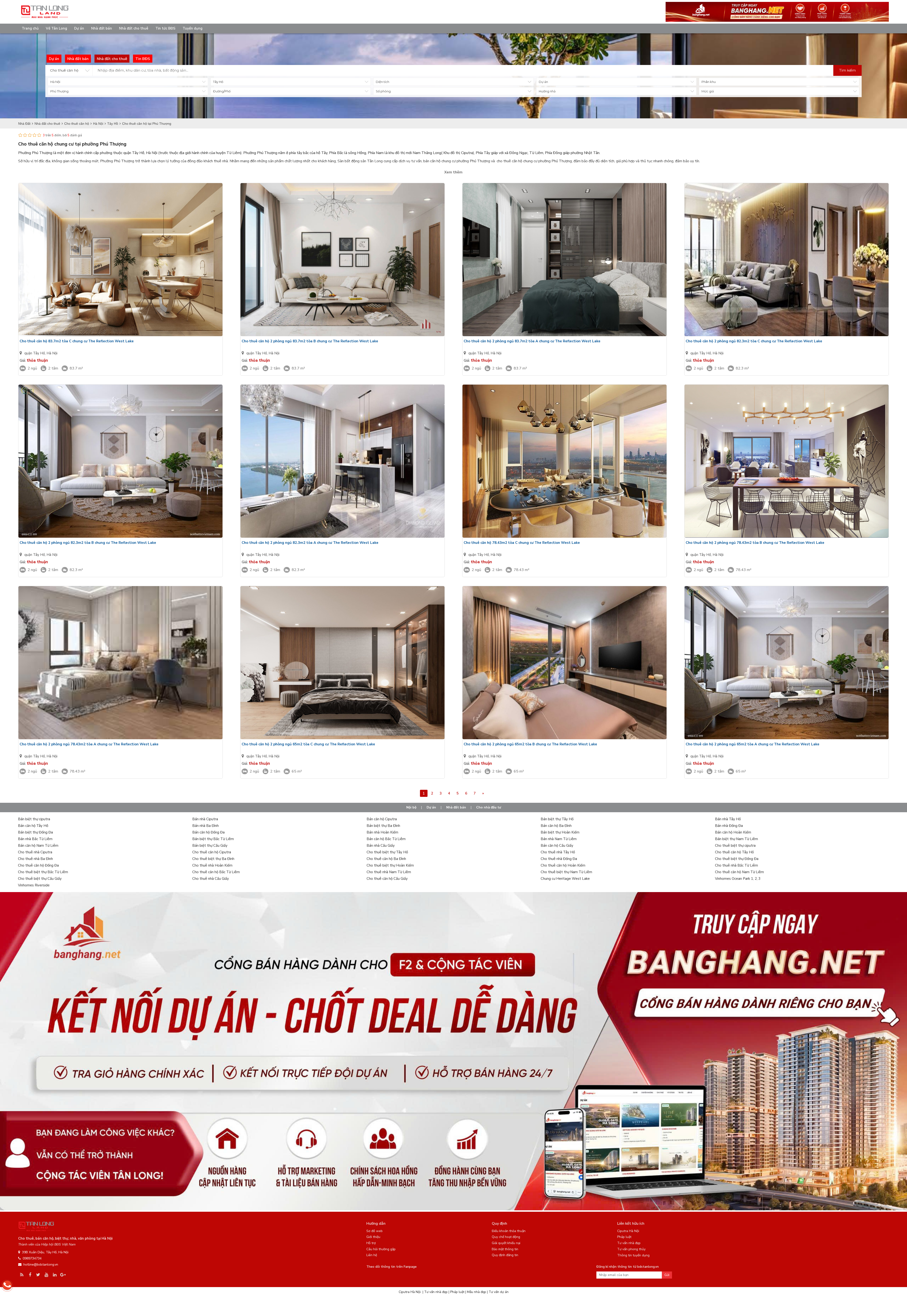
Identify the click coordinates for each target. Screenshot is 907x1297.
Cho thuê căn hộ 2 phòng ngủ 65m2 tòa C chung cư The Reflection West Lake (308, 744)
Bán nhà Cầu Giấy (381, 845)
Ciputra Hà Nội (628, 1231)
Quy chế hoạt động (506, 1237)
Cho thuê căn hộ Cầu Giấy (387, 878)
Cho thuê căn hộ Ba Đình (386, 858)
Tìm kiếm (847, 70)
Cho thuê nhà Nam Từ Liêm (389, 872)
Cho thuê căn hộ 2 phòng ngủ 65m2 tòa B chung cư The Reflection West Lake (530, 744)
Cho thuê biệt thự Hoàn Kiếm (390, 865)
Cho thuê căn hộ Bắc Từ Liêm (216, 872)
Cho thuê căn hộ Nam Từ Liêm (739, 872)
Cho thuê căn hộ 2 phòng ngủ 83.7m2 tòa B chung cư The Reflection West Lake (310, 341)
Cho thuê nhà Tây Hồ (558, 852)
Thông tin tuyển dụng (633, 1255)
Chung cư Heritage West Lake (565, 878)
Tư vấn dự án (499, 1292)
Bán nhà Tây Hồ (728, 819)
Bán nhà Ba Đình (205, 825)
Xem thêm (453, 172)
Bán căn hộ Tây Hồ (33, 825)
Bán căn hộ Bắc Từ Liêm (386, 839)
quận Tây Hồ (34, 353)
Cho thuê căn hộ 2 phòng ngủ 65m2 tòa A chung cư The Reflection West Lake (752, 744)
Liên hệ (371, 1255)
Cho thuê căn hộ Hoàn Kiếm (563, 865)
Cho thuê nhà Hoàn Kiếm (212, 865)
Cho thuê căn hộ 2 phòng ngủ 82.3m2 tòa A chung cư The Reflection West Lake (310, 542)
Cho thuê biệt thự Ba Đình (213, 858)
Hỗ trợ (371, 1243)
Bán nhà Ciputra (205, 819)
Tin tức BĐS (165, 28)
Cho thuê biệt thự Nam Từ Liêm (566, 872)
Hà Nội (52, 353)
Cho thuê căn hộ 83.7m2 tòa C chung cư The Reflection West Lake (77, 341)
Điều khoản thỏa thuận (509, 1231)
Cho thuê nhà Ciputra (35, 852)
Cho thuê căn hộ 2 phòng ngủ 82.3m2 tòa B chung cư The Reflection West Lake (88, 542)
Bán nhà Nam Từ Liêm (559, 839)
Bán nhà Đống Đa (729, 825)
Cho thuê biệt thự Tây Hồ (387, 852)
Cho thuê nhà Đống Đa (559, 858)
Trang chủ (30, 28)
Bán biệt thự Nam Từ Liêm (736, 839)
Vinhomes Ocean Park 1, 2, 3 (738, 878)
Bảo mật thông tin (505, 1249)
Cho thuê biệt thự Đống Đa (736, 858)
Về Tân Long (56, 28)
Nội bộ (411, 807)
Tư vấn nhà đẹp (629, 1243)
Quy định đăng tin (505, 1255)
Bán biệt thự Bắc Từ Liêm (213, 839)
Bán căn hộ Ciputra (382, 819)
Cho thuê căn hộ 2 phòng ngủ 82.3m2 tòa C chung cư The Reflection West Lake (754, 341)
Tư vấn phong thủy (631, 1249)
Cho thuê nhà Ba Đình (35, 858)
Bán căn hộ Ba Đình (556, 825)
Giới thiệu (373, 1237)
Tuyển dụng (192, 28)
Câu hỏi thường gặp (381, 1249)
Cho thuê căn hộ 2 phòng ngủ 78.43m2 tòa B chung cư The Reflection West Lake (755, 542)
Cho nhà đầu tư (488, 807)
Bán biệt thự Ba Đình (383, 825)
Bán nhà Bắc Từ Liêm (35, 839)
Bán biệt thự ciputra (34, 819)
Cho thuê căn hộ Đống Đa (38, 865)
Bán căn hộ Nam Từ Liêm (38, 845)
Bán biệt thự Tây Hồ (557, 819)
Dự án (79, 28)
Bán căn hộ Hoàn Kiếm (733, 832)
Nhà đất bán (101, 28)
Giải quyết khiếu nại (506, 1243)
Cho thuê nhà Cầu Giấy (210, 878)
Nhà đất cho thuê (133, 28)
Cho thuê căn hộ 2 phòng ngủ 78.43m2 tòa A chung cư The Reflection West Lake (89, 744)
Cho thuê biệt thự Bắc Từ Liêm (43, 872)
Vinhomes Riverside (34, 885)
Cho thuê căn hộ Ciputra (211, 852)
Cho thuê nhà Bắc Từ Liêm (736, 865)
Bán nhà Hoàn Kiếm (382, 832)
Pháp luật (624, 1237)
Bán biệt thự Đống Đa (35, 832)
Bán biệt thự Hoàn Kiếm (560, 832)
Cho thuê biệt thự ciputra (735, 845)
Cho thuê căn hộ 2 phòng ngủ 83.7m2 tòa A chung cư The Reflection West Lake (532, 341)
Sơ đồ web (374, 1231)
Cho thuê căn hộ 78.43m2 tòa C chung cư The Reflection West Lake (522, 542)
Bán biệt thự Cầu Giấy (209, 845)
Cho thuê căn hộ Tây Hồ (734, 852)
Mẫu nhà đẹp (476, 1292)
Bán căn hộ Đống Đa (208, 832)
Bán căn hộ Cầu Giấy (557, 845)
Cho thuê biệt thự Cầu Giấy (40, 878)
